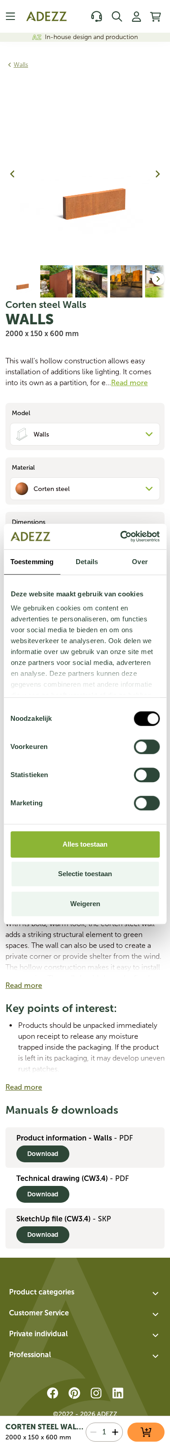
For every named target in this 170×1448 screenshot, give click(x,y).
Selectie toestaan (85, 874)
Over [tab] (139, 561)
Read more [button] (129, 382)
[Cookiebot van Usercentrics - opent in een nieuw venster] (121, 536)
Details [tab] (87, 561)
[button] (85, 1293)
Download (42, 1154)
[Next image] (158, 174)
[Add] (115, 1432)
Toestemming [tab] (31, 561)
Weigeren (85, 903)
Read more (23, 985)
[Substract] (93, 1432)
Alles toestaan (85, 844)
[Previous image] (12, 174)
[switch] (147, 746)
